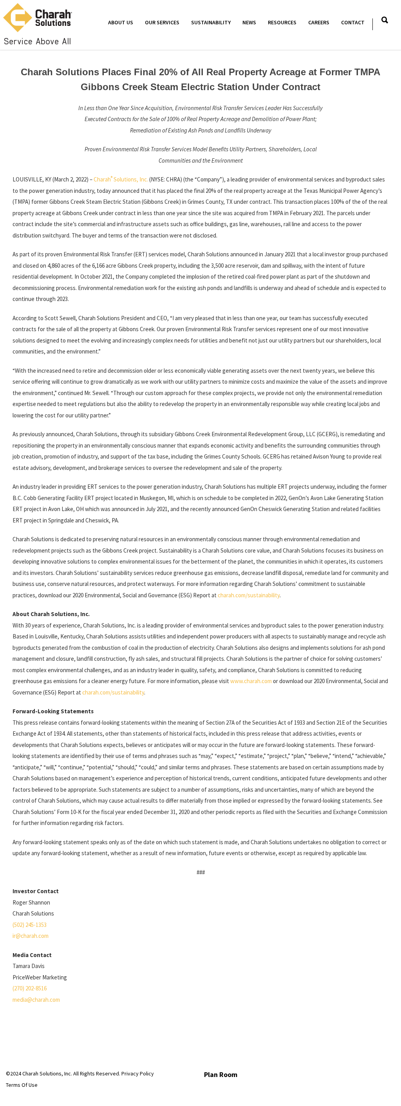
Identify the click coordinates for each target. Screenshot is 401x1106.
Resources (282, 22)
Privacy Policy (137, 1073)
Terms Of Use (22, 1084)
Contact (353, 22)
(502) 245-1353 (30, 924)
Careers (318, 22)
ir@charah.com (31, 935)
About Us (120, 22)
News (249, 22)
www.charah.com (251, 681)
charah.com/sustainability (249, 595)
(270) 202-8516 (30, 988)
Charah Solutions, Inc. (121, 179)
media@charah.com (36, 999)
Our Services (162, 22)
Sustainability (211, 22)
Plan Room (220, 1074)
